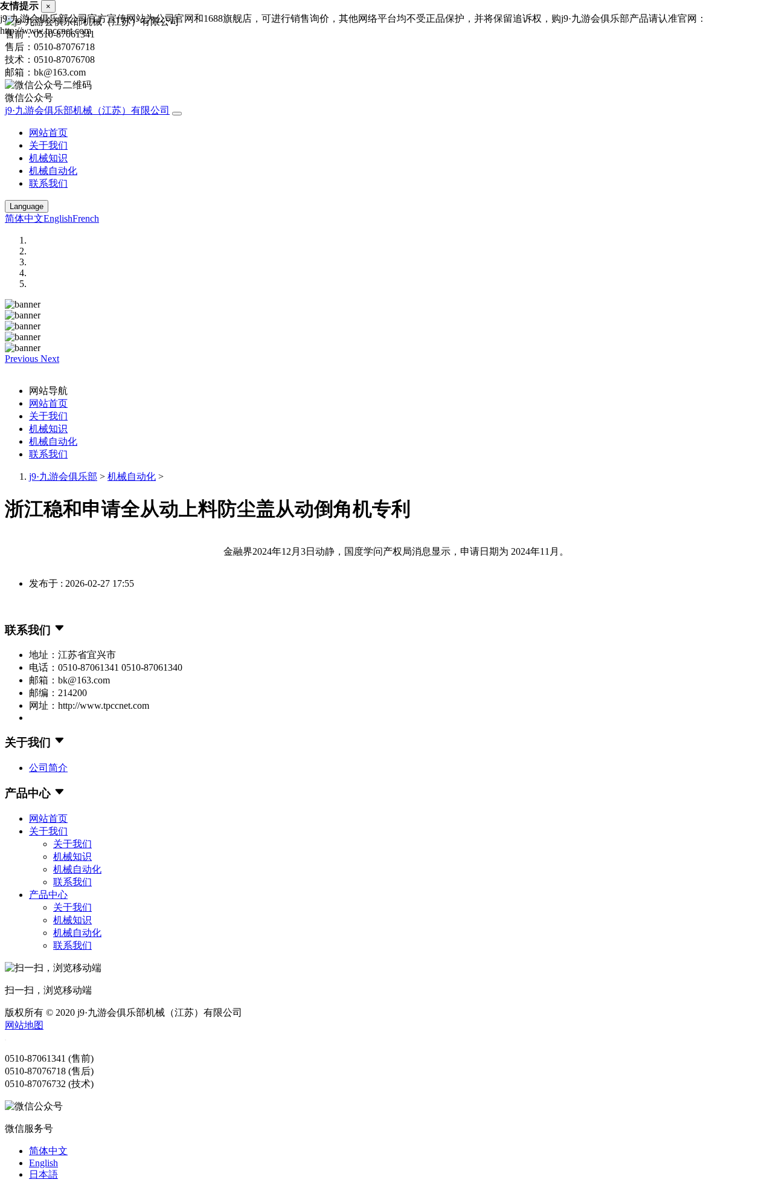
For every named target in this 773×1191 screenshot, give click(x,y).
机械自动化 (53, 171)
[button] (22, 358)
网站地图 (24, 1025)
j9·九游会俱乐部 (63, 476)
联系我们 (48, 183)
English (57, 218)
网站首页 (48, 132)
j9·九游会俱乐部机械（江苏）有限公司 (87, 110)
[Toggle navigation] (177, 113)
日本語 (43, 1174)
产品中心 (48, 894)
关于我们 (48, 145)
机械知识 (48, 158)
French (85, 218)
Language (26, 206)
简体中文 (24, 218)
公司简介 (48, 768)
